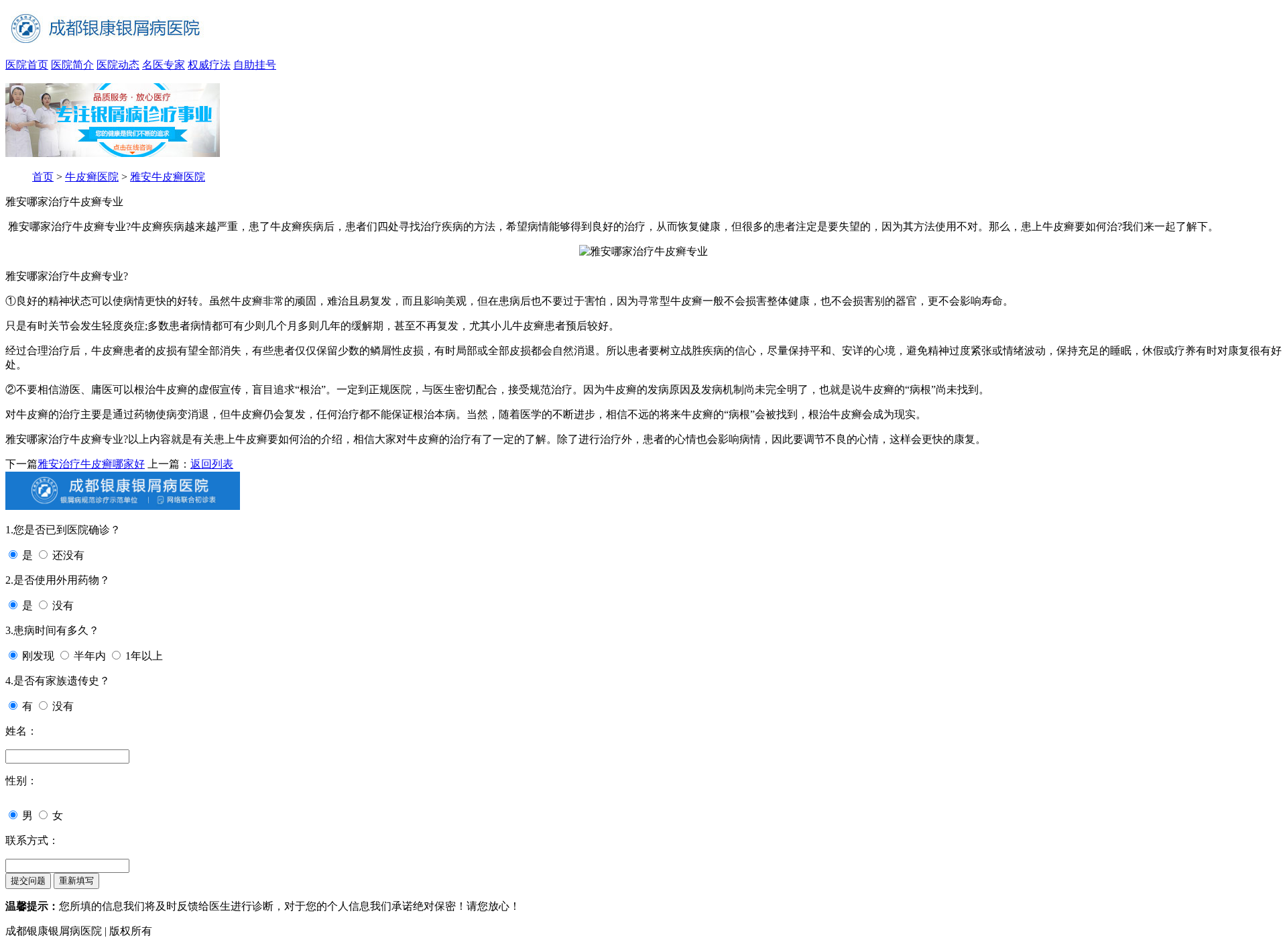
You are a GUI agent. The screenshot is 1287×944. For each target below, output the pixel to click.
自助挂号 (254, 64)
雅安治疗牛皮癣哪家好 (91, 464)
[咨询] (643, 251)
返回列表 (211, 464)
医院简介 (72, 64)
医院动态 (118, 64)
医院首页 (26, 64)
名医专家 (163, 64)
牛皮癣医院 (92, 176)
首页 (43, 176)
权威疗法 (209, 64)
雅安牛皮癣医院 (167, 176)
